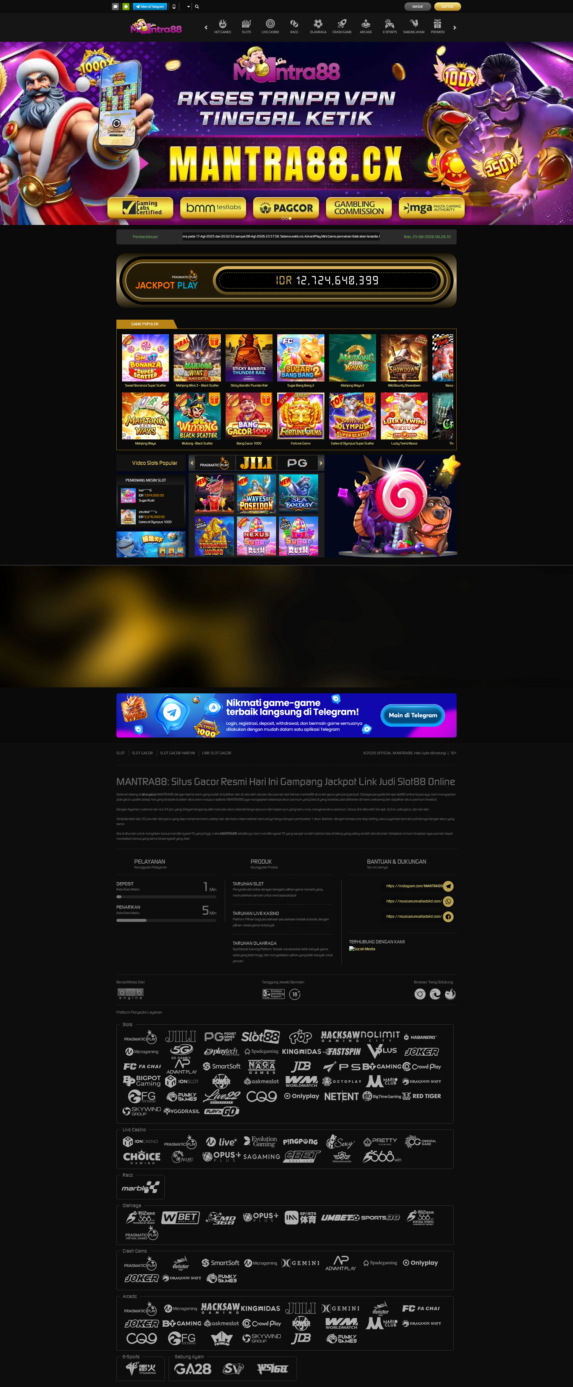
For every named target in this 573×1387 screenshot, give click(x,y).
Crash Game (342, 32)
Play (187, 285)
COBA (218, 488)
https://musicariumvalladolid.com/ (414, 901)
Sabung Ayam (413, 32)
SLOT (120, 752)
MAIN (149, 357)
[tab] (215, 463)
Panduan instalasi (520, 637)
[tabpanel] (286, 133)
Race (294, 32)
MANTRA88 (228, 833)
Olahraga (318, 32)
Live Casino (270, 32)
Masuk (417, 6)
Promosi (437, 32)
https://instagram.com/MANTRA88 (414, 886)
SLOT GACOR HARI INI (177, 752)
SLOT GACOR (142, 752)
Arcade (366, 32)
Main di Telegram (152, 6)
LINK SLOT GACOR (216, 752)
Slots (246, 32)
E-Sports (390, 32)
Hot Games (222, 32)
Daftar (447, 6)
